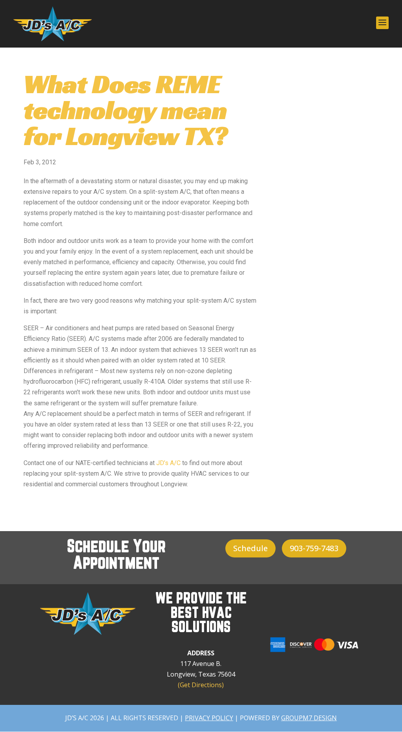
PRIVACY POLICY (209, 718)
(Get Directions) (201, 685)
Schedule (250, 548)
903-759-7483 (314, 548)
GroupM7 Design (309, 718)
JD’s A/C (168, 463)
